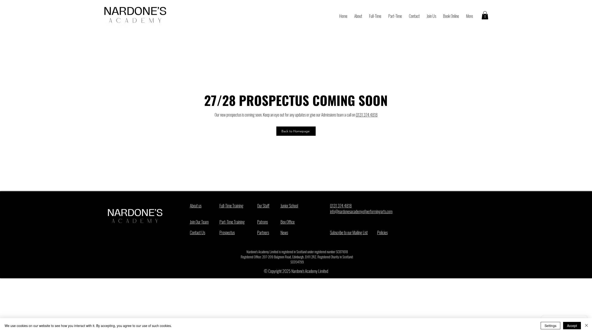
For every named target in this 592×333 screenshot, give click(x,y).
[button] (484, 15)
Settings (550, 325)
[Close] (586, 325)
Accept (572, 325)
